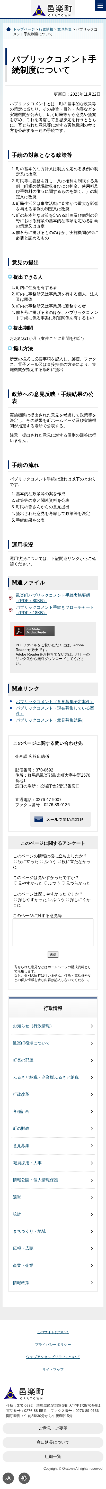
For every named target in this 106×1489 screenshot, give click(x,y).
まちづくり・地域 (29, 1231)
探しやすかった (32, 899)
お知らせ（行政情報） (33, 1026)
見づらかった (78, 883)
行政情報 (46, 29)
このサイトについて (53, 1332)
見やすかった (30, 883)
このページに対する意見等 (37, 915)
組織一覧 (53, 1456)
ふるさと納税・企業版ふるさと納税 (46, 1077)
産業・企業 (23, 1265)
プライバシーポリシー (53, 1344)
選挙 (17, 1197)
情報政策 (21, 1283)
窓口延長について (53, 1442)
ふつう (50, 861)
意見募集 (64, 29)
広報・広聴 (23, 1248)
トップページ (24, 29)
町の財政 (21, 1128)
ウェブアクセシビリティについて (53, 1357)
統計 (17, 1214)
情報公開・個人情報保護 (35, 1180)
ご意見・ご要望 (53, 1428)
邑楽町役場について (31, 1043)
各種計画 (21, 1111)
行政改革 (21, 1094)
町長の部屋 (23, 1060)
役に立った (28, 861)
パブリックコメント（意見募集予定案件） (55, 702)
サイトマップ (53, 1369)
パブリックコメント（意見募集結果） (51, 720)
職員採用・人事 (27, 1163)
